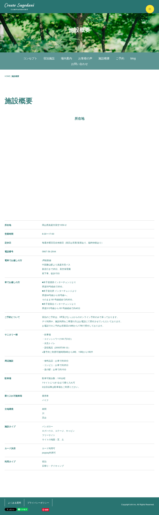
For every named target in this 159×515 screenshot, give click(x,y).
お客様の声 (85, 58)
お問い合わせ (79, 64)
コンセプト (30, 58)
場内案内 (66, 58)
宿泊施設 (49, 58)
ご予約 (120, 58)
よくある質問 (14, 502)
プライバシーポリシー (38, 502)
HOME (7, 76)
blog (133, 58)
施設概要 (104, 58)
